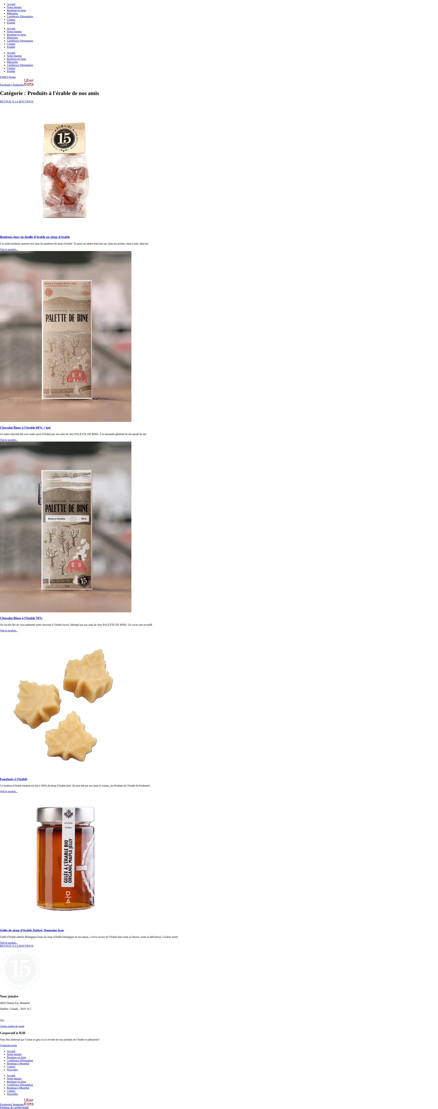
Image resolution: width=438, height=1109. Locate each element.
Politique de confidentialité (14, 1107)
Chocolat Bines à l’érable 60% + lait (25, 427)
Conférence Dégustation (20, 16)
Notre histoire (14, 7)
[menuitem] (11, 22)
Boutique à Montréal (18, 1063)
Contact (11, 19)
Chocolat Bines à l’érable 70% (21, 618)
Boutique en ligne (16, 10)
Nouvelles (12, 1069)
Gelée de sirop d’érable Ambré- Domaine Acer (32, 930)
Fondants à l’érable (13, 779)
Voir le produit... (9, 249)
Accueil (11, 4)
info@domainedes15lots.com (15, 1014)
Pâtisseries (12, 13)
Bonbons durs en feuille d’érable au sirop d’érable (35, 237)
